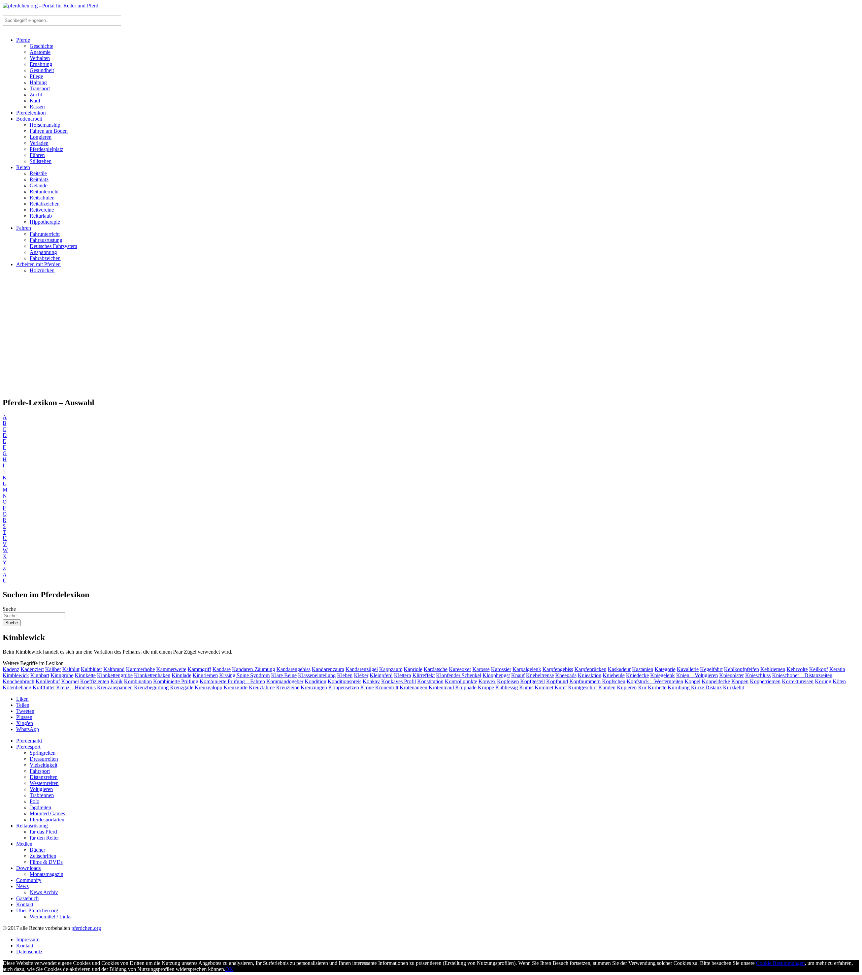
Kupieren (627, 687)
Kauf (35, 100)
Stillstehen (41, 161)
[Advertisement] (431, 338)
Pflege (36, 76)
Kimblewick (16, 675)
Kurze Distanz (706, 687)
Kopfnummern (585, 681)
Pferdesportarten (47, 819)
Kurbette (657, 687)
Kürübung (679, 687)
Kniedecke (637, 675)
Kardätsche (435, 669)
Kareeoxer (460, 669)
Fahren (23, 228)
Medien (24, 844)
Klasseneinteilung (317, 675)
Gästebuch (27, 898)
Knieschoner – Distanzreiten (802, 675)
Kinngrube (62, 675)
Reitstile (38, 173)
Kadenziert (32, 669)
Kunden (607, 687)
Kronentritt (386, 687)
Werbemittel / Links (50, 916)
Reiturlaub (41, 216)
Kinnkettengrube (115, 675)
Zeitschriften (43, 856)
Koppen (740, 681)
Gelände (38, 185)
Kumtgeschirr (582, 687)
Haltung (38, 82)
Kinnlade (181, 675)
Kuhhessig (506, 687)
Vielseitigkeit (43, 765)
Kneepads (565, 675)
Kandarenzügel (361, 669)
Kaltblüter (91, 669)
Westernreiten (44, 783)
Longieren (41, 137)
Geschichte (41, 46)
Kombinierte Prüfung (175, 681)
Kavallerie (688, 669)
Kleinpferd (381, 675)
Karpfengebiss (557, 669)
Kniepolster (731, 675)
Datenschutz (29, 951)
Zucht (36, 94)
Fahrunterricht (45, 234)
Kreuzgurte (235, 687)
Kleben (345, 675)
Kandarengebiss (293, 669)
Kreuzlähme (262, 687)
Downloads (28, 868)
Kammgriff (199, 669)
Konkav (371, 681)
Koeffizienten (94, 681)
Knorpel (70, 681)
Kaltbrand (114, 669)
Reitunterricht (44, 191)
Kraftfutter (44, 687)
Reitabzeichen (45, 204)
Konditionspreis (344, 681)
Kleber (361, 675)
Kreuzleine (287, 687)
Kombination (138, 681)
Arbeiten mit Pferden (38, 264)
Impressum (27, 939)
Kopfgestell (532, 681)
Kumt (561, 687)
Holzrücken (42, 270)
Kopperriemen (765, 681)
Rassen (37, 106)
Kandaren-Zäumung (253, 669)
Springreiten (43, 753)
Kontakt (24, 904)
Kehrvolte (797, 669)
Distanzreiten (44, 777)
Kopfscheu (613, 681)
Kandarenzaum (328, 669)
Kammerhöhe (140, 669)
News (22, 886)
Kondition (315, 681)
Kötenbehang (17, 687)
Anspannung (43, 252)
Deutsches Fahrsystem (53, 246)
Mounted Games (47, 813)
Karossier (501, 669)
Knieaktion (589, 675)
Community (28, 880)
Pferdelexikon (31, 113)
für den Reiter (44, 838)
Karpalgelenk (526, 669)
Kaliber (53, 669)
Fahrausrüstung (46, 240)
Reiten (23, 167)
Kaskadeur (619, 669)
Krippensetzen (343, 687)
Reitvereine (42, 210)
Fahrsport (40, 771)
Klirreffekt (423, 675)
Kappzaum (390, 669)
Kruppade (465, 687)
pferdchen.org (86, 928)
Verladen (39, 143)
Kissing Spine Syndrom (244, 675)
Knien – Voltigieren (697, 675)
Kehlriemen (772, 669)
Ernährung (41, 64)
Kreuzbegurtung (151, 687)
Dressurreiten (44, 759)
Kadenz (11, 669)
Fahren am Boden (49, 131)
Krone (367, 687)
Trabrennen (42, 795)
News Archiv (44, 892)
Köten (839, 681)
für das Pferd (43, 832)
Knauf (518, 675)
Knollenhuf (48, 681)
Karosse (481, 669)
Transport (40, 88)
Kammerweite (171, 669)
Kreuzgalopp (208, 687)
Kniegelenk (662, 675)
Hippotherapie (45, 222)
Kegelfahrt (711, 669)
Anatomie (40, 52)
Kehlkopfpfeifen (741, 669)
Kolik (116, 681)
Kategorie (665, 669)
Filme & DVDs (46, 862)
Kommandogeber (284, 681)
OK (229, 969)
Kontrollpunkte (461, 681)
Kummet (544, 687)
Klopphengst (496, 675)
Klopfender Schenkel (458, 675)
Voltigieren (41, 789)
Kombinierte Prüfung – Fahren (232, 681)
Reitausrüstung (32, 825)
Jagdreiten (40, 807)
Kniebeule (614, 675)
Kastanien (642, 669)
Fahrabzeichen (45, 258)
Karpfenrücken (590, 669)
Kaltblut (70, 669)
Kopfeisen (508, 681)
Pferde (23, 40)
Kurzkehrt (733, 687)
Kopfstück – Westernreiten (655, 681)
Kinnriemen (205, 675)
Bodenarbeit (29, 119)
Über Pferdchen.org (37, 910)
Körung (823, 681)
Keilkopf (818, 669)
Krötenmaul (441, 687)
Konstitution (430, 681)
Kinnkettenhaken (152, 675)
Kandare (221, 669)
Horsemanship (45, 125)
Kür (642, 687)
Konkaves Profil (398, 681)
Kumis (526, 687)
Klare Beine (284, 675)
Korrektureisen (798, 681)
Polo (34, 801)
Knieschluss (758, 675)
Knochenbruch (18, 681)
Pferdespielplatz (46, 149)
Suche (9, 609)
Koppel (692, 681)
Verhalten (40, 58)
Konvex (487, 681)
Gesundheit (42, 70)
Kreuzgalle (181, 687)
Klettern (402, 675)
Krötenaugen (413, 687)
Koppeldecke (716, 681)
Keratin (837, 669)
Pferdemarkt (29, 741)
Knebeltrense (540, 675)
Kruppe (486, 687)
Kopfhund (557, 681)
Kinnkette (85, 675)
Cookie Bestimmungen (780, 963)
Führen (37, 155)
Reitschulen (42, 197)
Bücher (37, 850)
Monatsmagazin (46, 874)
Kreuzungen (314, 687)
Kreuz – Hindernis (76, 687)
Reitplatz (39, 179)
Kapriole (413, 669)
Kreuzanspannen (115, 687)
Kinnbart (39, 675)
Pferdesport (28, 747)
